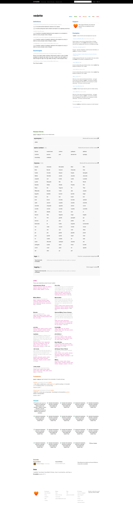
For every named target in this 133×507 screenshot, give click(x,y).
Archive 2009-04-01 (76, 62)
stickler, (56, 320)
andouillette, (35, 359)
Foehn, (43, 342)
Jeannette (85, 175)
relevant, (67, 328)
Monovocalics (58, 297)
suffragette (37, 244)
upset (60, 247)
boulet (72, 196)
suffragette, (40, 359)
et (83, 211)
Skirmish (35, 312)
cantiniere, (68, 362)
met (35, 226)
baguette (37, 193)
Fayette (72, 173)
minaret (60, 226)
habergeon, (61, 363)
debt (36, 211)
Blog (56, 493)
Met (59, 181)
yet (59, 250)
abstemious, (40, 288)
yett (71, 250)
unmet (36, 247)
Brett (36, 170)
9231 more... (48, 346)
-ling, (65, 328)
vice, (56, 339)
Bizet (72, 166)
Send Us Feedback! (81, 493)
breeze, (71, 305)
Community (43, 2)
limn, (47, 288)
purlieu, (61, 345)
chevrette (37, 205)
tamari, (63, 353)
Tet (71, 187)
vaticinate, (59, 338)
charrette (85, 202)
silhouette (49, 241)
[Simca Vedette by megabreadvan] (93, 443)
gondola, (56, 293)
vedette (80, 27)
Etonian (36, 151)
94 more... (71, 363)
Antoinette (49, 166)
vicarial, (70, 338)
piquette (72, 232)
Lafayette (37, 178)
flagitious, (50, 286)
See (89, 16)
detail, (60, 330)
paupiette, (35, 357)
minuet (84, 226)
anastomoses (50, 151)
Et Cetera (79, 491)
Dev (67, 491)
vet (71, 247)
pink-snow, (62, 294)
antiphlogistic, (57, 355)
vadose (58, 346)
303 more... (70, 294)
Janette (60, 175)
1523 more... (40, 372)
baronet (60, 193)
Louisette (85, 178)
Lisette (72, 178)
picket (67, 392)
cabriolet (85, 199)
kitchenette (37, 223)
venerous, (63, 338)
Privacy (79, 498)
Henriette (49, 175)
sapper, (34, 315)
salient (39, 318)
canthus (60, 151)
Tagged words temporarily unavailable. (40, 271)
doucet (60, 211)
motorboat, (66, 292)
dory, (59, 292)
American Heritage (40, 463)
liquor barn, (40, 286)
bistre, (56, 346)
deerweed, (67, 307)
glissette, (38, 331)
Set (47, 187)
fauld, (49, 301)
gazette (60, 217)
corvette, (50, 328)
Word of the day (50, 2)
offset (84, 229)
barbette (48, 193)
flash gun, (44, 303)
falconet (36, 214)
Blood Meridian (58, 342)
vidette (36, 142)
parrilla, (56, 353)
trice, (47, 286)
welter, (71, 345)
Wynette (48, 190)
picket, (37, 315)
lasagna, (56, 305)
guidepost (73, 151)
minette (72, 226)
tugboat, (62, 292)
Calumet (60, 170)
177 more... (64, 346)
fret (35, 217)
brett (36, 199)
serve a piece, (61, 320)
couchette (85, 208)
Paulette (73, 184)
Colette (36, 173)
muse (56, 331)
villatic (61, 339)
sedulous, (45, 288)
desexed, (62, 308)
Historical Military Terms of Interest (63, 312)
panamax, (60, 293)
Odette (48, 184)
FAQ (45, 498)
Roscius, (40, 342)
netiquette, (40, 330)
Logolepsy (35, 334)
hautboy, (61, 321)
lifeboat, (56, 292)
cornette (36, 208)
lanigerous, (67, 354)
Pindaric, (46, 344)
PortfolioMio (58, 327)
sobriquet (61, 241)
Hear (93, 16)
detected (66, 308)
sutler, (72, 362)
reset (84, 235)
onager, (47, 300)
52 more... (48, 331)
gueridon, (67, 353)
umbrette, (48, 330)
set (71, 238)
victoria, (58, 339)
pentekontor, (68, 293)
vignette (84, 247)
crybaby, (35, 369)
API (67, 493)
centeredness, (57, 307)
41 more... (61, 331)
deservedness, (58, 308)
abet (72, 190)
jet (47, 220)
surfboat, (64, 293)
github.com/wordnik (70, 494)
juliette (72, 220)
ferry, (69, 292)
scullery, (56, 343)
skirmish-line (73, 154)
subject (34, 372)
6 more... (48, 289)
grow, (68, 330)
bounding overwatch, (45, 316)
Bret (84, 166)
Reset (36, 187)
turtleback (49, 157)
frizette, (38, 358)
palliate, (45, 315)
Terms (79, 496)
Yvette (60, 190)
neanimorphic (67, 355)
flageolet (61, 214)
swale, (70, 343)
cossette (73, 208)
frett (47, 217)
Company (46, 491)
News (56, 491)
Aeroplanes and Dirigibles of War (78, 38)
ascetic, (35, 370)
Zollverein (42, 346)
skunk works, (57, 361)
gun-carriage (59, 324)
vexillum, (60, 362)
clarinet (72, 205)
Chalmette (73, 170)
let (47, 223)
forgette (84, 214)
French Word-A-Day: (76, 101)
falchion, (68, 321)
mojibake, (62, 355)
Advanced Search (81, 502)
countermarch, (48, 303)
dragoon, (35, 300)
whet (48, 250)
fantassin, (57, 363)
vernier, (68, 345)
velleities (42, 289)
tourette (84, 244)
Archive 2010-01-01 (76, 69)
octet (72, 229)
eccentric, (71, 330)
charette (72, 202)
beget (84, 193)
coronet (48, 208)
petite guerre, (66, 320)
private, (38, 369)
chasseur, (68, 361)
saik (65, 294)
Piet (84, 184)
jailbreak (85, 151)
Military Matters (37, 297)
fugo (34, 304)
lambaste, (67, 343)
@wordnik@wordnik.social (61, 498)
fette (48, 214)
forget (72, 214)
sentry (34, 385)
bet (47, 196)
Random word (59, 2)
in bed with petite (75, 107)
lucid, (62, 328)
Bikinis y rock (75, 76)
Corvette (48, 173)
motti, (37, 318)
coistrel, (65, 361)
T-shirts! (46, 500)
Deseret (60, 173)
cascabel (65, 363)
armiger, (61, 361)
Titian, (46, 343)
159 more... (39, 304)
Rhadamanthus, (36, 346)
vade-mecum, (57, 336)
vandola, (66, 336)
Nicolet (84, 181)
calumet (48, 202)
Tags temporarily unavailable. (38, 260)
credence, (62, 307)
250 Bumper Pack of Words (61, 349)
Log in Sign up (96, 1)
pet (35, 232)
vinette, (34, 328)
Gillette (36, 175)
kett (84, 220)
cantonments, (61, 323)
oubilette (48, 359)
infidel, (44, 370)
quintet (60, 235)
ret (35, 238)
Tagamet (61, 187)
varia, (56, 338)
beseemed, (68, 305)
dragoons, (41, 315)
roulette (60, 238)
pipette (60, 232)
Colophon (46, 496)
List (80, 16)
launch (53, 384)
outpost (45, 385)
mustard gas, (36, 301)
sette (84, 238)
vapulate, (69, 336)
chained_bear (36, 390)
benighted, (65, 345)
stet (84, 241)
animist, (45, 369)
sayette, (35, 331)
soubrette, (44, 330)
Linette (60, 178)
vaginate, (62, 336)
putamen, (35, 289)
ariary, (64, 354)
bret (84, 196)
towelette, (38, 328)
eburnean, (71, 353)
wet (35, 250)
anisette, (42, 358)
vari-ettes (35, 327)
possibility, (57, 330)
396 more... (67, 339)
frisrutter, (65, 321)
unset (48, 247)
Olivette (60, 184)
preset (84, 232)
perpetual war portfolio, (43, 301)
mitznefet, (39, 316)
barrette (72, 193)
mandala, (60, 305)
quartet (48, 235)
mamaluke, (57, 321)
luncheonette (86, 223)
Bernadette (61, 166)
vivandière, (64, 362)
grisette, (44, 357)
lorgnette (73, 223)
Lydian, (42, 344)
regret (72, 235)
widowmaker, (39, 303)
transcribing (37, 157)
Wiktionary (37, 43)
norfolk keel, (57, 294)
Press (46, 494)
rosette (48, 238)
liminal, (44, 286)
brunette (60, 199)
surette (48, 244)
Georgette (85, 173)
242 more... (66, 324)
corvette (60, 208)
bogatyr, (56, 362)
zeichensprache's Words (39, 285)
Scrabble (36, 474)
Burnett (48, 170)
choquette (49, 205)
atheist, (38, 370)
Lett (47, 178)
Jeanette (73, 175)
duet (72, 211)
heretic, (41, 370)
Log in (34, 134)
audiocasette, (40, 357)
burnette (73, 199)
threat (72, 244)
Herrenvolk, (35, 342)
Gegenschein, (47, 342)
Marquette (49, 181)
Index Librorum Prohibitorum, (39, 343)
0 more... (37, 361)
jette (60, 220)
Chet (84, 170)
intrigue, (59, 328)
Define (70, 16)
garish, (63, 343)
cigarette (61, 205)
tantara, (64, 305)
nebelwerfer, (39, 300)
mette (48, 226)
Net (71, 181)
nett (47, 229)
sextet (36, 241)
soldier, (47, 370)
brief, (66, 330)
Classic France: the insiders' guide (78, 47)
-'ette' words (36, 349)
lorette (60, 223)
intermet (36, 220)
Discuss (85, 16)
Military (56, 359)
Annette (36, 166)
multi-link (37, 154)
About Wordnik (47, 493)
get (83, 217)
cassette (60, 202)
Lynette (36, 181)
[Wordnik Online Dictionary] (36, 1)
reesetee (35, 382)
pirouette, (46, 328)
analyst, (41, 369)
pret (35, 235)
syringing (85, 154)
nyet (60, 229)
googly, (61, 354)
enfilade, (35, 316)
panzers (48, 154)
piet (47, 232)
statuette (73, 241)
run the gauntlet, (67, 323)
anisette (84, 190)
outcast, (50, 370)
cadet (36, 202)
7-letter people (36, 366)
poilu (60, 154)
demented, (71, 307)
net (35, 229)
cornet (84, 205)
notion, (63, 330)
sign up (39, 134)
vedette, (39, 289)
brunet (48, 199)
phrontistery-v (58, 334)
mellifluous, (35, 286)
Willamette (37, 190)
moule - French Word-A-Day (77, 86)
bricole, (34, 303)
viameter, (67, 338)
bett (59, 196)
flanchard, (44, 300)
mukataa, (60, 353)
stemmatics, (57, 354)
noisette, (48, 357)
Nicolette (37, 184)
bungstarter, (57, 345)
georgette (73, 217)
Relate (75, 16)
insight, (56, 328)
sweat (60, 244)
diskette (48, 211)
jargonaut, (35, 288)
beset (36, 196)
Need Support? (81, 494)
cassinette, (35, 330)
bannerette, (46, 358)
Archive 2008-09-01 (76, 91)
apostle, (48, 369)
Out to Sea (57, 285)
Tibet (84, 187)
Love (97, 16)
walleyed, (60, 343)
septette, (42, 328)
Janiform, (39, 344)
